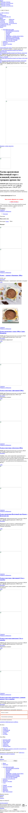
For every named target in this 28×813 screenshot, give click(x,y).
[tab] (15, 214)
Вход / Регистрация (7, 791)
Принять (2, 808)
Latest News (6, 745)
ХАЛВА (8, 34)
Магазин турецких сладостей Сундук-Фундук (15, 748)
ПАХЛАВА (9, 32)
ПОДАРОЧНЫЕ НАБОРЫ (12, 31)
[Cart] (14, 757)
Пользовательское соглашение (7, 753)
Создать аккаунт (4, 803)
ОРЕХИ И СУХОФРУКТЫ (12, 37)
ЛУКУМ (8, 33)
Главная (2, 47)
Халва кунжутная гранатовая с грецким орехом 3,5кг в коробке (12, 698)
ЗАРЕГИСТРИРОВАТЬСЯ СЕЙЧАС (9, 722)
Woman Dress (6, 742)
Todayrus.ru (21, 752)
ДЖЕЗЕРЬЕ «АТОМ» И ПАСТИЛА (14, 36)
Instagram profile (7, 739)
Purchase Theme (6, 746)
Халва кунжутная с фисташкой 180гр (12, 390)
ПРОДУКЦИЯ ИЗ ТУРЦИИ (13, 38)
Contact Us (5, 743)
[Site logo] (7, 3)
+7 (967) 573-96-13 (4, 12)
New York (5, 727)
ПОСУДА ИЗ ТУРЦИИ (11, 40)
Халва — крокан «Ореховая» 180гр (11, 275)
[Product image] (11, 270)
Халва (10, 47)
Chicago (5, 732)
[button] (2, 279)
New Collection (6, 741)
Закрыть (2, 759)
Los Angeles (6, 731)
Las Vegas (5, 734)
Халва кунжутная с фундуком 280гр (11, 448)
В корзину (3, 208)
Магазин (6, 47)
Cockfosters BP (6, 730)
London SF (5, 729)
